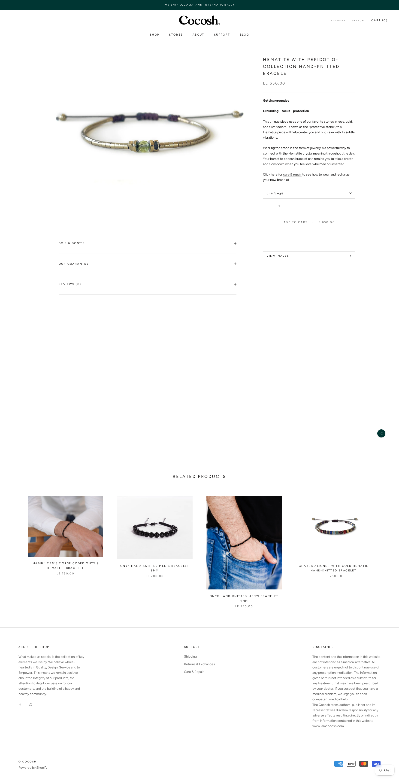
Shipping (190, 657)
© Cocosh (27, 761)
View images (278, 255)
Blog (244, 34)
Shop (155, 34)
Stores (176, 34)
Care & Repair (194, 672)
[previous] (14, 547)
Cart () (379, 20)
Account (338, 20)
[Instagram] (30, 704)
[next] (384, 547)
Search (358, 20)
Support (222, 34)
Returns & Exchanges (199, 664)
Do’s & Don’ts (72, 243)
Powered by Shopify (32, 768)
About (198, 34)
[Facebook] (20, 704)
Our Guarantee (74, 263)
